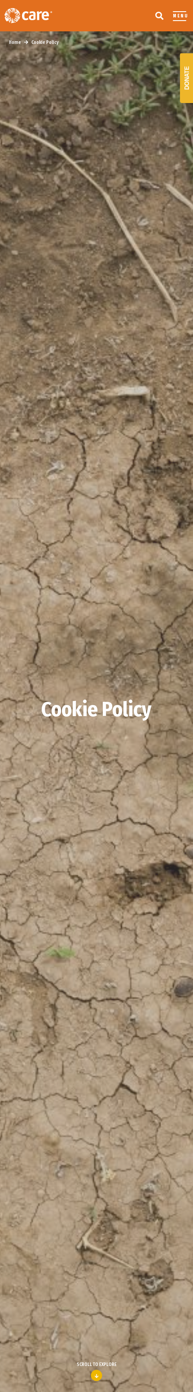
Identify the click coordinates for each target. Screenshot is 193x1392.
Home (15, 42)
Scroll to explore (97, 1364)
